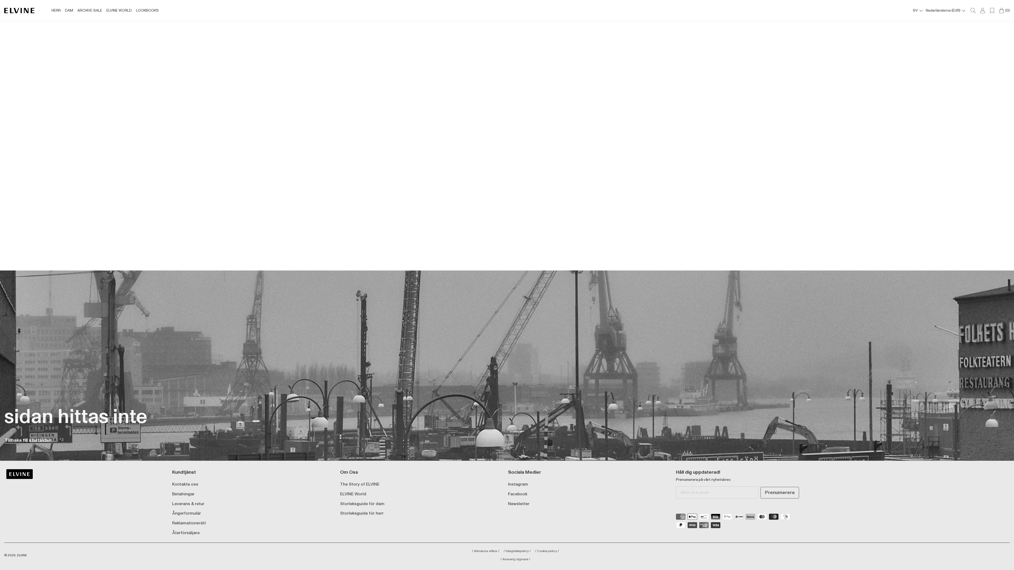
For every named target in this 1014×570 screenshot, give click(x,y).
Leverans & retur (188, 504)
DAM (69, 10)
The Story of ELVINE (359, 484)
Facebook (517, 494)
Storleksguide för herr (362, 513)
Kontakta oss (185, 484)
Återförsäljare (186, 533)
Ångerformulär (186, 513)
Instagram (518, 484)
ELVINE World (353, 494)
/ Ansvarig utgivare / (515, 559)
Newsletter (518, 504)
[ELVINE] (19, 10)
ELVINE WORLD (119, 10)
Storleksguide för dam (362, 504)
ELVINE (22, 555)
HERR (56, 10)
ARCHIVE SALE (89, 10)
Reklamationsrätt (189, 523)
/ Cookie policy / (547, 551)
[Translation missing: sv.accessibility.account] (982, 10)
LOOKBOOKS (147, 10)
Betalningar (183, 494)
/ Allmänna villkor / (485, 551)
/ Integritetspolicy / (517, 551)
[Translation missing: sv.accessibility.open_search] (973, 10)
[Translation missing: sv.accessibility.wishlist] (992, 10)
